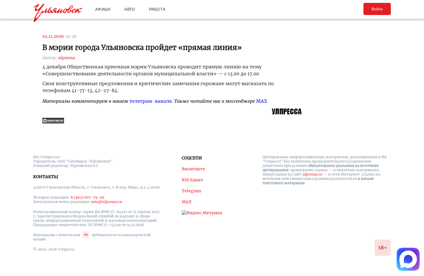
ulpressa (66, 57)
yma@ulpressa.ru (106, 201)
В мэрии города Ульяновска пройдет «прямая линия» (142, 47)
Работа (157, 9)
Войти (377, 9)
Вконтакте (193, 168)
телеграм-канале (150, 101)
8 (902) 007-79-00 (87, 197)
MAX (261, 101)
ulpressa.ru (312, 174)
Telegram (191, 190)
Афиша (102, 9)
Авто (129, 9)
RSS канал (192, 179)
